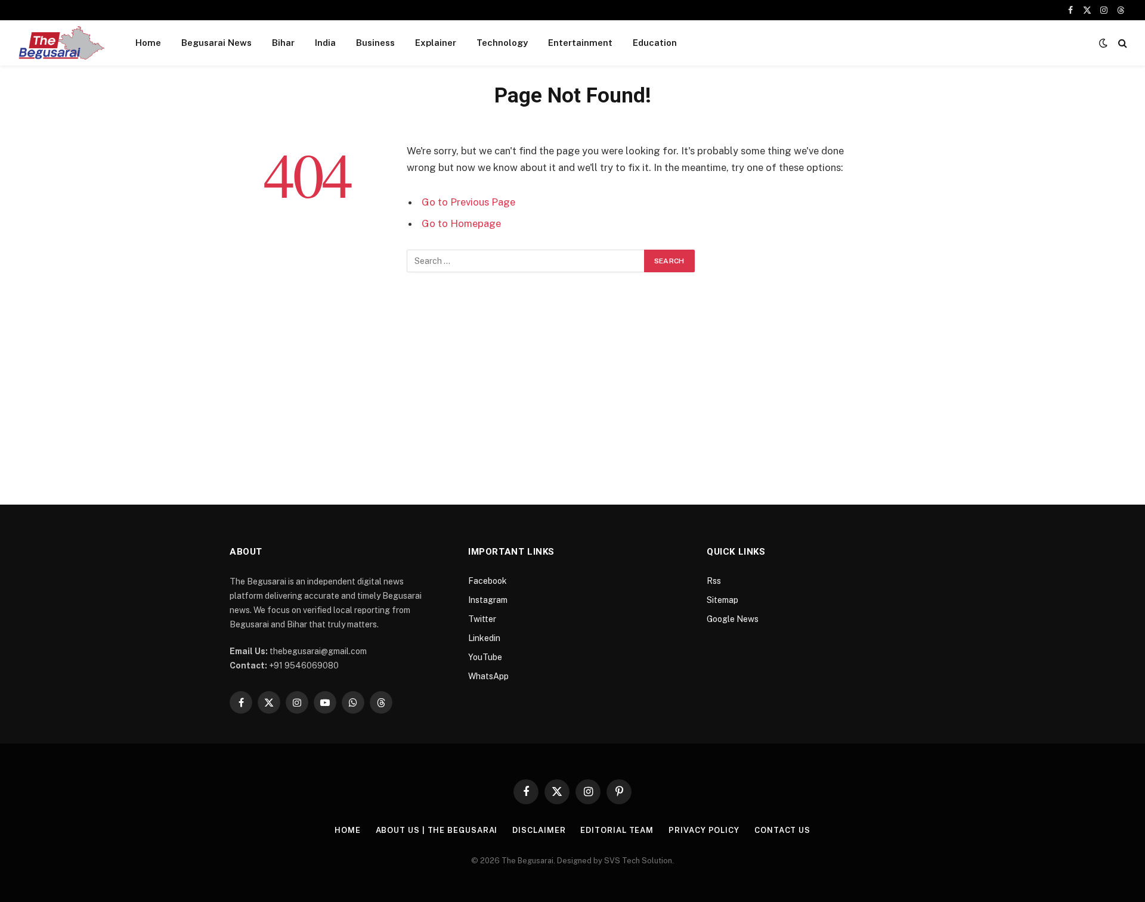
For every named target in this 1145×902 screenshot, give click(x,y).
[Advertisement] (572, 390)
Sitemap (722, 600)
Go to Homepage (461, 223)
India (325, 43)
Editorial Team (617, 830)
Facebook (487, 581)
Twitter (482, 619)
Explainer (435, 43)
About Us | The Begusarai (437, 830)
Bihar (283, 43)
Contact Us (782, 830)
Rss (714, 581)
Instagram (487, 600)
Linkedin (484, 638)
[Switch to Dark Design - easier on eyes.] (1103, 43)
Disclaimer (538, 830)
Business (375, 43)
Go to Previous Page (468, 202)
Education (655, 43)
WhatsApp (488, 676)
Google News (733, 619)
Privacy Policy (704, 830)
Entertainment (580, 43)
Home (148, 43)
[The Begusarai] (61, 43)
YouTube (485, 657)
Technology (502, 43)
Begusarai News (216, 43)
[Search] (1121, 43)
